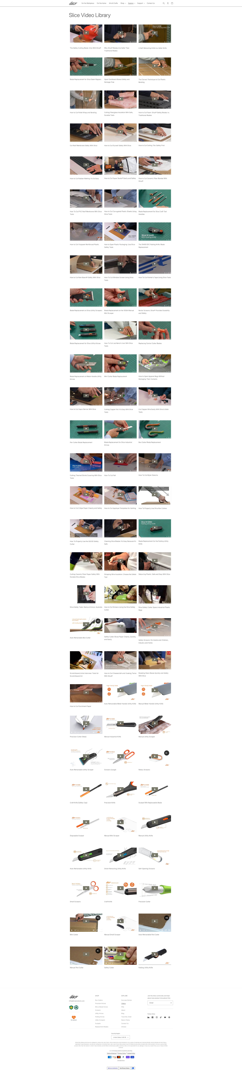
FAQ (122, 1007)
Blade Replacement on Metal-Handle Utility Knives (85, 377)
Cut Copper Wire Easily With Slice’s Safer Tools (154, 410)
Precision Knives (100, 1003)
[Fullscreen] (100, 633)
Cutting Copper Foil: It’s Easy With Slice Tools (118, 410)
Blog (122, 1013)
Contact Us (124, 1023)
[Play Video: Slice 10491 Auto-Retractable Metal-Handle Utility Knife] (120, 690)
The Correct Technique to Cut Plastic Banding (152, 81)
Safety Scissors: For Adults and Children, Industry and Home (153, 641)
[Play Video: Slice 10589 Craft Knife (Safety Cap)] (86, 789)
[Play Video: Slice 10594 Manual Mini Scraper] (120, 822)
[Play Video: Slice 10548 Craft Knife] (120, 888)
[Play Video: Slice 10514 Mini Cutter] (86, 921)
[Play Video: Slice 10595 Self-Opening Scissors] (155, 855)
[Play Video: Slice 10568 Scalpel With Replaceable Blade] (155, 789)
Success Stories (126, 1000)
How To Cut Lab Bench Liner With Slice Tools (118, 344)
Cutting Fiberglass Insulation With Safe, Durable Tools (118, 113)
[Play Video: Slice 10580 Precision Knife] (120, 789)
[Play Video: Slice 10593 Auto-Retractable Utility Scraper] (86, 756)
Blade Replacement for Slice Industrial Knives (118, 443)
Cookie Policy (131, 1053)
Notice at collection (113, 1068)
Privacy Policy (122, 1053)
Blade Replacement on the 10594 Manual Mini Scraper (119, 311)
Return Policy (125, 1020)
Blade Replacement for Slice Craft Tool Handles (153, 213)
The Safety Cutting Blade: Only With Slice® (85, 48)
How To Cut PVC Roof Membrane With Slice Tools (86, 213)
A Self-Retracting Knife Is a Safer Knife (153, 48)
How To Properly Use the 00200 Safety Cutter (84, 542)
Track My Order (126, 1017)
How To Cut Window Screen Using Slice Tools (118, 278)
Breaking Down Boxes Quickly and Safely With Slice (153, 674)
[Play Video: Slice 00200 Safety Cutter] (120, 954)
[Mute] (97, 633)
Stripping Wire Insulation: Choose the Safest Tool (120, 575)
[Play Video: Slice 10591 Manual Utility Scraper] (155, 723)
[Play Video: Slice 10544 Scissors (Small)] (86, 888)
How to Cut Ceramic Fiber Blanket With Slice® (153, 179)
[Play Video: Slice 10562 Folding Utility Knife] (155, 954)
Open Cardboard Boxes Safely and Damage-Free (117, 80)
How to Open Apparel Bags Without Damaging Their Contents (151, 377)
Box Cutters (99, 1000)
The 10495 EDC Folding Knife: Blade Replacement (152, 246)
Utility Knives (99, 1013)
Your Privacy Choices (125, 1068)
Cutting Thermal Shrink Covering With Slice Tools (86, 476)
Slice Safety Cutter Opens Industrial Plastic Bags (154, 608)
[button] (123, 3)
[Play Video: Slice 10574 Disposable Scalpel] (86, 822)
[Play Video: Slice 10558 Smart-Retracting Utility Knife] (120, 855)
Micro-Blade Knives (101, 1007)
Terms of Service (111, 1053)
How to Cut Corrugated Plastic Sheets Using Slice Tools (120, 212)
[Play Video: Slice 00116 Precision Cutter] (155, 888)
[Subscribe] (171, 1003)
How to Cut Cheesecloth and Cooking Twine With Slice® (120, 674)
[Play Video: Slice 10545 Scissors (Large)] (120, 756)
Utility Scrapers (100, 1020)
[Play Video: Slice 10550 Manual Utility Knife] (155, 822)
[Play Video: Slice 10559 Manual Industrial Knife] (120, 723)
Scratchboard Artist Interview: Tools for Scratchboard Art (84, 674)
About (123, 1010)
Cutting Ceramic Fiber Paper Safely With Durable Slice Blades (85, 575)
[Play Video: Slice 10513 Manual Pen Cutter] (86, 954)
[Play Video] (72, 633)
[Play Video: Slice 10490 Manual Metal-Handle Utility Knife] (155, 690)
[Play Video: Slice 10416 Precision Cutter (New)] (86, 723)
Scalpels (98, 1023)
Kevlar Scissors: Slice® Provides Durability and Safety (154, 311)
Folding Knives (99, 1017)
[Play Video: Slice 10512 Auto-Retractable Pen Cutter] (155, 921)
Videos (123, 1003)
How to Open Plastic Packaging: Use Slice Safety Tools (119, 246)
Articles (123, 1026)
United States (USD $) (119, 1037)
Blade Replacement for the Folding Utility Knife (153, 542)
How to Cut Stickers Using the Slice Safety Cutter (119, 608)
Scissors (98, 1010)
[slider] (86, 633)
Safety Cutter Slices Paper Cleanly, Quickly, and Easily (120, 638)
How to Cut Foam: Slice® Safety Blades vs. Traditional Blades (154, 114)
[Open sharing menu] (131, 699)
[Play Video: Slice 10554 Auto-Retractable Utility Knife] (86, 855)
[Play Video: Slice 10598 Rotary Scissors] (155, 756)
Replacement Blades (101, 1026)
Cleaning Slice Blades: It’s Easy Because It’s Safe (120, 542)
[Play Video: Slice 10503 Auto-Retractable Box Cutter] (86, 624)
